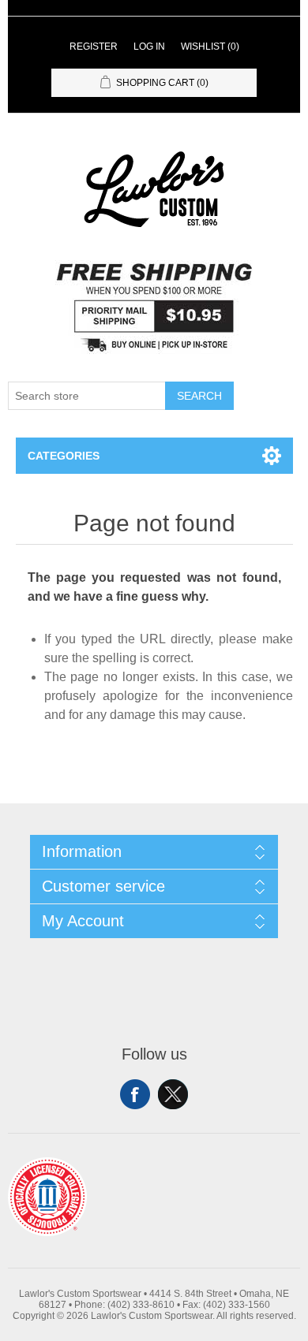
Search (199, 395)
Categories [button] (64, 455)
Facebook (135, 1094)
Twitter (173, 1094)
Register (93, 46)
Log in (149, 46)
